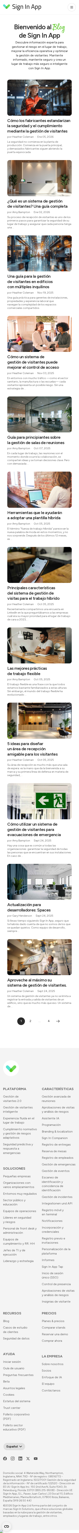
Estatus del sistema (16, 1401)
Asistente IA (50, 1118)
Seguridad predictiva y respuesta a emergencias (18, 1148)
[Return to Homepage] (22, 7)
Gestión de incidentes (57, 1197)
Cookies (8, 1394)
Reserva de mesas (54, 1151)
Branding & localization (57, 1131)
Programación (51, 1125)
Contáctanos (51, 1390)
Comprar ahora (52, 1341)
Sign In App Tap (52, 1267)
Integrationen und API (57, 1203)
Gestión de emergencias (59, 1164)
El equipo (48, 1384)
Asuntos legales (14, 1388)
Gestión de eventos (56, 1171)
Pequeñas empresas (17, 1176)
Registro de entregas (56, 1144)
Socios (46, 1370)
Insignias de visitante (56, 1301)
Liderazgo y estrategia (18, 1261)
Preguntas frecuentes (18, 1375)
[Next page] (58, 1021)
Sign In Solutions (23, 1509)
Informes (48, 1260)
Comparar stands (53, 1327)
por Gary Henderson (19, 915)
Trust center (11, 1408)
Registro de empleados (57, 1158)
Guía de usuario (13, 1368)
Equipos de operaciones (19, 1211)
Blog (6, 1321)
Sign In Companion (55, 1138)
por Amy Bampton (18, 212)
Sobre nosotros (52, 1364)
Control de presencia (56, 1284)
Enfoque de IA (52, 1377)
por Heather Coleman (20, 136)
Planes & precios (53, 1321)
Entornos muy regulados (20, 1193)
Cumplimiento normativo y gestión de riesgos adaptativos (20, 1133)
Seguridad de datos (16, 1338)
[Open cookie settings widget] (6, 1526)
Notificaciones (52, 1221)
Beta (6, 1381)
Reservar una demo (55, 1334)
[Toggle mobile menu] (71, 7)
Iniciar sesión (12, 1362)
